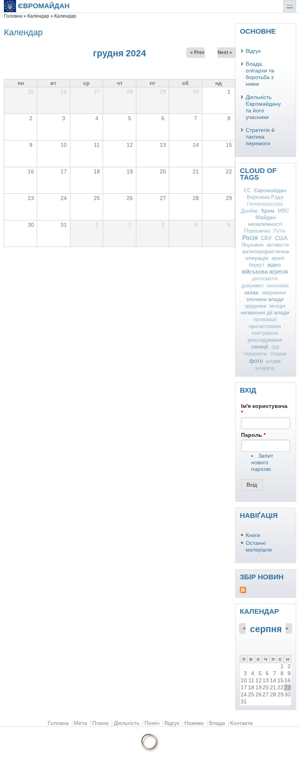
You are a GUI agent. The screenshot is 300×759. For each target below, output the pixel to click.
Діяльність (126, 723)
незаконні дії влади (265, 312)
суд (275, 347)
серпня (266, 629)
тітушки (278, 354)
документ (252, 285)
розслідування (265, 340)
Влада (217, 723)
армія (277, 258)
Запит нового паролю (262, 462)
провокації (265, 319)
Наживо (194, 723)
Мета (80, 723)
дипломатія (265, 278)
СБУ (266, 238)
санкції (259, 346)
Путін (279, 231)
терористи (255, 354)
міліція (277, 306)
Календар (38, 16)
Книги (253, 535)
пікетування (265, 333)
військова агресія (265, 271)
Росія (250, 237)
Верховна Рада (265, 197)
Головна (13, 16)
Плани (100, 723)
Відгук (253, 51)
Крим (268, 210)
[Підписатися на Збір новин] (265, 590)
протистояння (265, 326)
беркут (256, 265)
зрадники (255, 306)
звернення (274, 293)
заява (251, 292)
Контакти (241, 723)
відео (274, 264)
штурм (273, 361)
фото (256, 360)
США (281, 238)
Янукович (252, 245)
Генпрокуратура (265, 204)
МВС (283, 211)
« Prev (197, 52)
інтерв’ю (264, 368)
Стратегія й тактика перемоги (260, 136)
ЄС (247, 190)
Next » (225, 52)
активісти (278, 245)
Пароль (253, 435)
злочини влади (265, 299)
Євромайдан (44, 6)
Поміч (152, 723)
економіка (278, 285)
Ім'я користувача (264, 409)
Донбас (249, 211)
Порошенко (257, 231)
